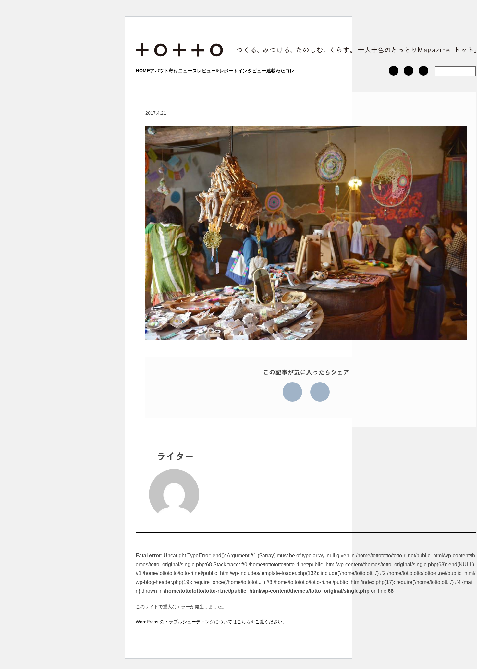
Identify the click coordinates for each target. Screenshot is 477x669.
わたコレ (285, 70)
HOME (143, 70)
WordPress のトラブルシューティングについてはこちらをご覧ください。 (211, 621)
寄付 (173, 70)
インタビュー (252, 70)
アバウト (159, 70)
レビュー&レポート (217, 70)
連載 (271, 70)
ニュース (187, 70)
